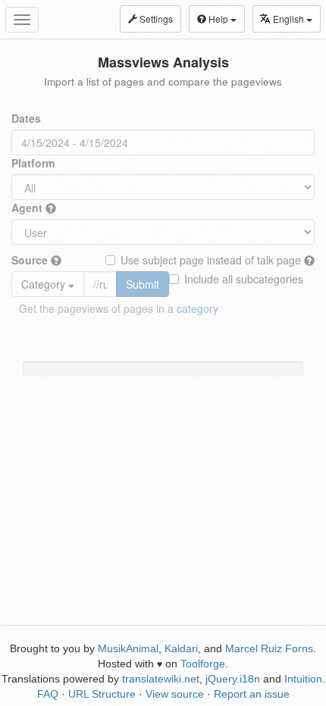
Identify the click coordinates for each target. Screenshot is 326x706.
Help (218, 18)
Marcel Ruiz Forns (269, 648)
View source (175, 694)
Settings (155, 18)
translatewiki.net (160, 679)
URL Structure (102, 694)
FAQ (47, 694)
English (289, 18)
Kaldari (181, 648)
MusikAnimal (128, 648)
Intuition (303, 679)
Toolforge (202, 664)
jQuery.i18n (232, 679)
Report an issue (252, 694)
